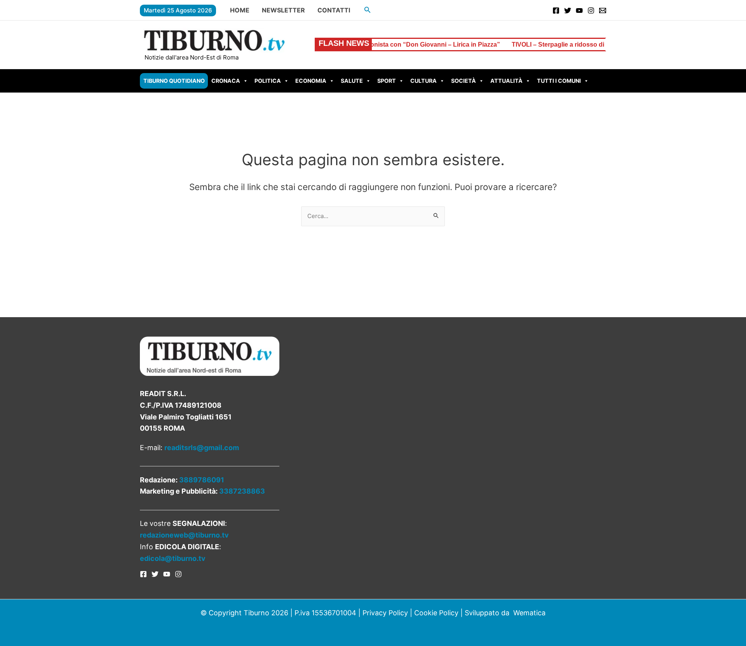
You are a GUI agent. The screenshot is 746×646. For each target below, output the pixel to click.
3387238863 (242, 491)
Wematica (529, 613)
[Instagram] (590, 10)
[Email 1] (602, 10)
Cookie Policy (436, 613)
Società (463, 80)
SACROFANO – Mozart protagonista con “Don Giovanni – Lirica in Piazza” (372, 44)
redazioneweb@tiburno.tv (184, 535)
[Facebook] (556, 10)
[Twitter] (567, 10)
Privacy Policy (385, 613)
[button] (367, 10)
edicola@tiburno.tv (173, 558)
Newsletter (283, 10)
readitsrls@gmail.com (201, 447)
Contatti (333, 10)
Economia (310, 80)
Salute (352, 80)
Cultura (423, 80)
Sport (386, 80)
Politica (267, 80)
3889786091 (201, 480)
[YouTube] (579, 10)
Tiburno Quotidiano (174, 80)
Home (239, 10)
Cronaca (225, 80)
